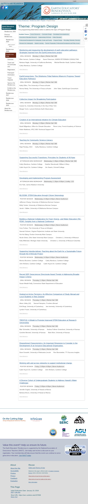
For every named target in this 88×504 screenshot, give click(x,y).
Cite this (17, 492)
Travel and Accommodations (12, 64)
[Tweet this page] (86, 35)
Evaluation (14, 481)
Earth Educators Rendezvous (8, 20)
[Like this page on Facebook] (86, 28)
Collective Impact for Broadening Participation (37, 99)
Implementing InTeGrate (45, 37)
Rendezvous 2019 (10, 50)
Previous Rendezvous (23, 20)
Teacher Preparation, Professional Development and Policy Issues (62, 43)
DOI (12, 492)
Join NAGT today (25, 455)
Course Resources (35, 34)
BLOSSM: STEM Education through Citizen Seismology (41, 195)
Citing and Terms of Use (37, 468)
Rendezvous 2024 (10, 40)
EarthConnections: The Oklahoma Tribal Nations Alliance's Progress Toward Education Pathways (49, 77)
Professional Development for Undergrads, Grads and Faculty (36, 40)
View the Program (56, 17)
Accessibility (15, 471)
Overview (10, 59)
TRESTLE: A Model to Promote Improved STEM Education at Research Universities (47, 321)
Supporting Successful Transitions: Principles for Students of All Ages (47, 158)
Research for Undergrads (26, 43)
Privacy (13, 476)
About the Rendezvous (8, 109)
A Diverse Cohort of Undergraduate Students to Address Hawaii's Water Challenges (48, 381)
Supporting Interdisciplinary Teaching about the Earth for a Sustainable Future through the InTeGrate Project (50, 252)
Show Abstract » (23, 69)
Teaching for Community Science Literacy (36, 140)
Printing (13, 473)
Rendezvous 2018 (34, 20)
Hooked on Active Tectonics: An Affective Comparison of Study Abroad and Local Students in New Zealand (49, 295)
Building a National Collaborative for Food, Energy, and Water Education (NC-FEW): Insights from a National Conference (50, 220)
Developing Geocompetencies (61, 34)
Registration (11, 69)
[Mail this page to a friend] (86, 39)
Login (74, 1)
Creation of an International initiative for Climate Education (42, 120)
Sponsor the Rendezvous (11, 84)
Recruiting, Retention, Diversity (72, 40)
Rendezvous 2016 (10, 99)
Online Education (57, 37)
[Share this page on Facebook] (86, 31)
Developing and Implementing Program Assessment (40, 178)
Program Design (58, 40)
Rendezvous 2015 (10, 104)
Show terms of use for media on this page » (40, 479)
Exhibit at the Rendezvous (12, 89)
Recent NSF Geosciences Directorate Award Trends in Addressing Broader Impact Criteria (49, 275)
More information (33, 482)
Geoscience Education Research (28, 37)
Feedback (14, 478)
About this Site (15, 468)
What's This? (14, 497)
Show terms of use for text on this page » (39, 476)
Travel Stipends (10, 79)
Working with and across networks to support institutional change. (45, 363)
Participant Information (11, 74)
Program (43, 20)
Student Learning (39, 43)
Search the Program (72, 17)
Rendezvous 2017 (10, 94)
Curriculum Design (47, 34)
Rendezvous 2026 (10, 31)
